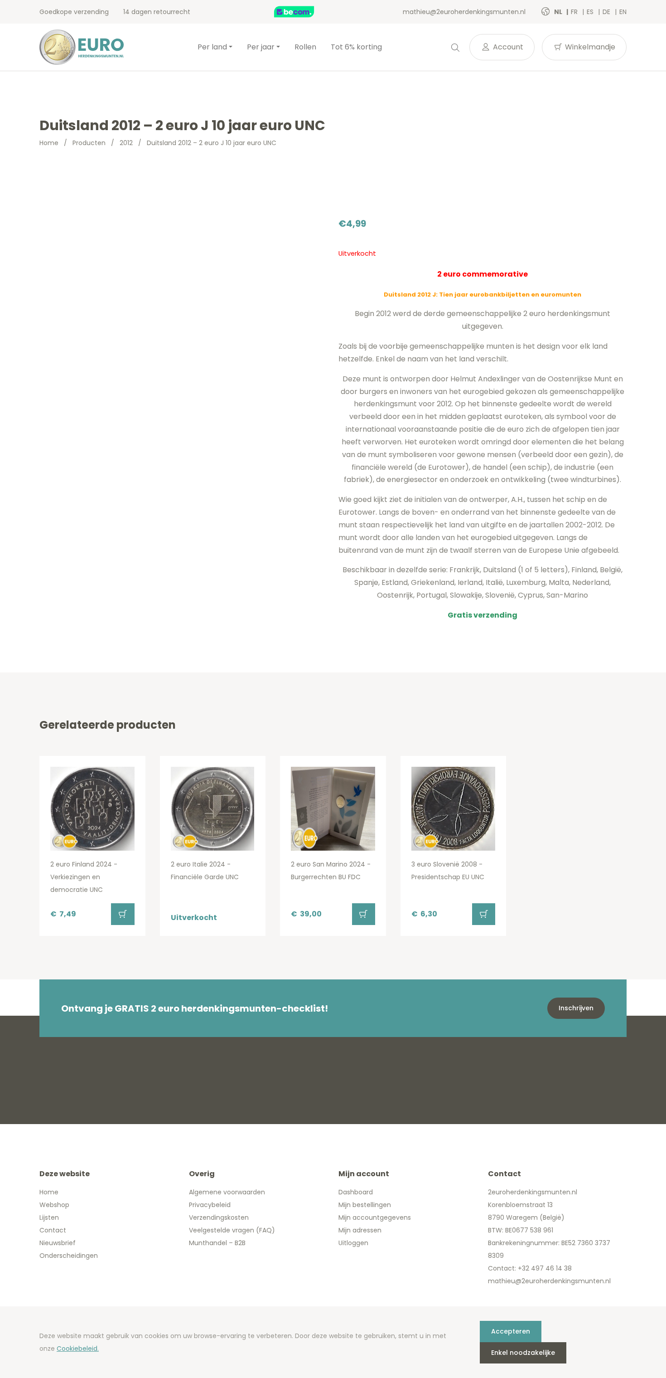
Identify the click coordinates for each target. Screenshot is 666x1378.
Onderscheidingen (68, 1255)
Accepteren (510, 1331)
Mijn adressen (359, 1230)
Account (507, 47)
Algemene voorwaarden (227, 1192)
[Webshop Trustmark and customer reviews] (303, 12)
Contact (52, 1230)
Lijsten (49, 1217)
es (591, 11)
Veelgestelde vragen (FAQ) (232, 1230)
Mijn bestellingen (364, 1204)
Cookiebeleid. (78, 1348)
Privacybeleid (210, 1204)
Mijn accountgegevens (374, 1217)
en (623, 11)
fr (575, 11)
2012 (126, 142)
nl (559, 11)
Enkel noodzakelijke (523, 1352)
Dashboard (355, 1192)
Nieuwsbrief (57, 1242)
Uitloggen (353, 1242)
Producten (89, 142)
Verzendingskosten (219, 1217)
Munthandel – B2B (217, 1242)
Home (48, 142)
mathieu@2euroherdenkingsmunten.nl (464, 11)
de (607, 11)
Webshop (54, 1204)
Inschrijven (576, 1008)
